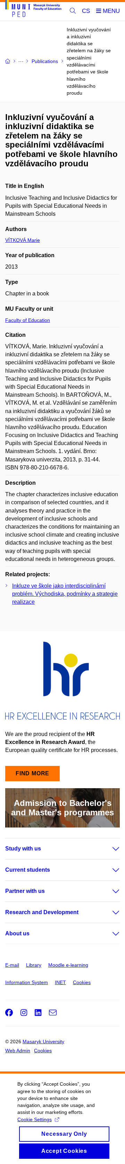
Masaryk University (43, 1041)
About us (17, 933)
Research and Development (41, 912)
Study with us (23, 849)
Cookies (82, 982)
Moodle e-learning (68, 965)
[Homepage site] (33, 9)
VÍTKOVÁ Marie (22, 240)
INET (60, 982)
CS (86, 11)
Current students (27, 870)
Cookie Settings (34, 1119)
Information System (26, 982)
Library (33, 965)
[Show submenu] (109, 848)
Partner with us (25, 891)
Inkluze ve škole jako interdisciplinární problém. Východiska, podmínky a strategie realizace (65, 594)
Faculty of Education (27, 320)
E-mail (12, 965)
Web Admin (17, 1050)
